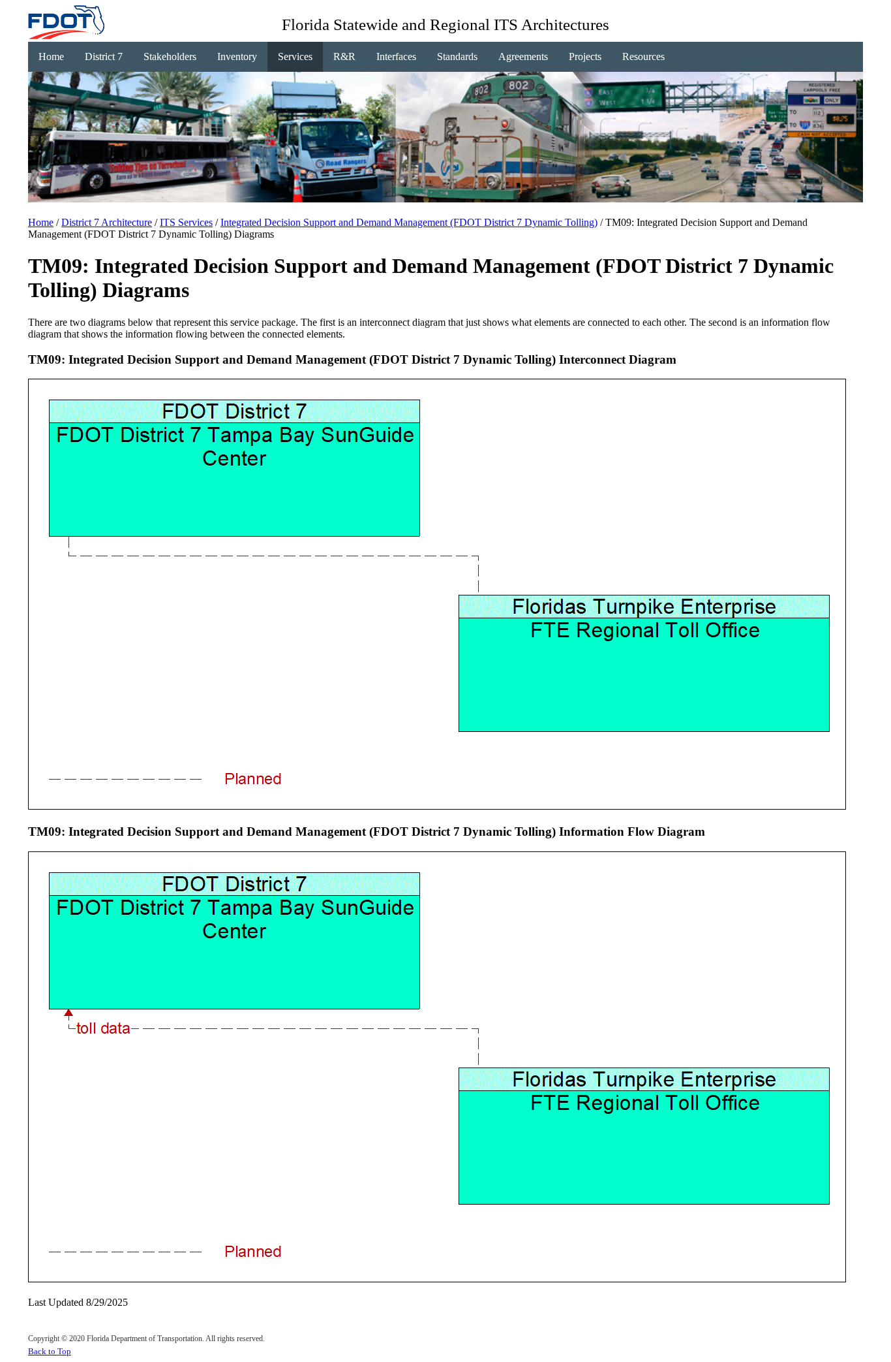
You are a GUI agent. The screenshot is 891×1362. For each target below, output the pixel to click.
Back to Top (49, 1351)
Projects (585, 56)
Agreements (523, 56)
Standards (457, 56)
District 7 (104, 56)
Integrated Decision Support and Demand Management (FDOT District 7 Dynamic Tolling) (408, 222)
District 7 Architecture (106, 222)
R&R (344, 56)
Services (295, 56)
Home (51, 56)
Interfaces (396, 56)
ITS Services (186, 222)
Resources (643, 56)
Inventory (237, 56)
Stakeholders (169, 56)
